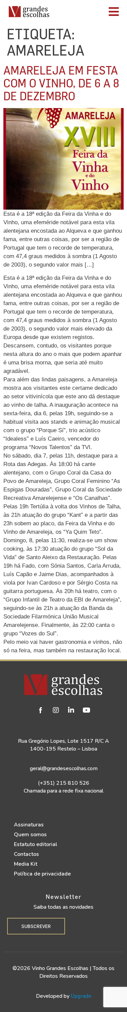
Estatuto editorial (35, 844)
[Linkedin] (71, 710)
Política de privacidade (42, 874)
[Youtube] (86, 710)
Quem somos (30, 834)
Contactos (26, 854)
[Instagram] (56, 710)
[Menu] (90, 11)
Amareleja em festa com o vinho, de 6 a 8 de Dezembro (61, 83)
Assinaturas (29, 824)
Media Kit (25, 864)
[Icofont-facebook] (40, 710)
